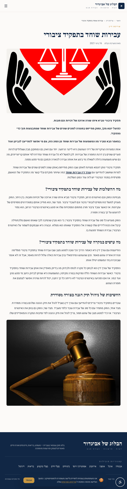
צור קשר (111, 479)
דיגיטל (21, 466)
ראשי (118, 20)
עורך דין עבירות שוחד (78, 172)
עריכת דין (109, 20)
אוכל (110, 466)
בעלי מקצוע (42, 466)
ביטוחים (66, 466)
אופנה (102, 466)
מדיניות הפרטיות (68, 482)
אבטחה (119, 466)
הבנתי (29, 480)
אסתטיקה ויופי (79, 466)
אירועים (92, 466)
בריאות (31, 466)
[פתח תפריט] (5, 5)
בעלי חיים (55, 466)
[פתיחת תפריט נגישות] (120, 482)
